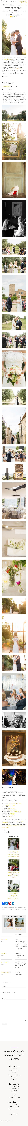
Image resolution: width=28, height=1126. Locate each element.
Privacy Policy (14, 1070)
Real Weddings (14, 1106)
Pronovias (12, 813)
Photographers (14, 1086)
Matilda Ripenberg (12, 810)
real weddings (14, 909)
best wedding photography (7, 907)
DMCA (14, 1072)
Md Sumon (4, 939)
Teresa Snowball (17, 811)
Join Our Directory (14, 1097)
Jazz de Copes (11, 808)
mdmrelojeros (5, 972)
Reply (2, 941)
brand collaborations (23, 1)
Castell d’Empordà (7, 59)
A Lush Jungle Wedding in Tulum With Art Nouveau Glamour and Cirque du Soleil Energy (13, 853)
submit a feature (24, 2)
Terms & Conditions (14, 1075)
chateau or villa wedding (16, 907)
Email (9, 992)
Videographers (14, 1088)
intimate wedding (8, 909)
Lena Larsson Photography (16, 68)
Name (4, 986)
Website (4, 999)
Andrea (3, 953)
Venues (14, 1093)
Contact (14, 1079)
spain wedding (4, 910)
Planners (14, 1091)
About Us (14, 1068)
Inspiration (14, 1104)
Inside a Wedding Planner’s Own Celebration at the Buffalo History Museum (13, 896)
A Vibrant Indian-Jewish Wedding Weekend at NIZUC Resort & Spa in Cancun (13, 875)
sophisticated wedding (22, 909)
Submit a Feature (14, 1109)
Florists (14, 1095)
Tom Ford (13, 814)
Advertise (14, 1077)
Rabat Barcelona (9, 816)
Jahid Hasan (4, 962)
